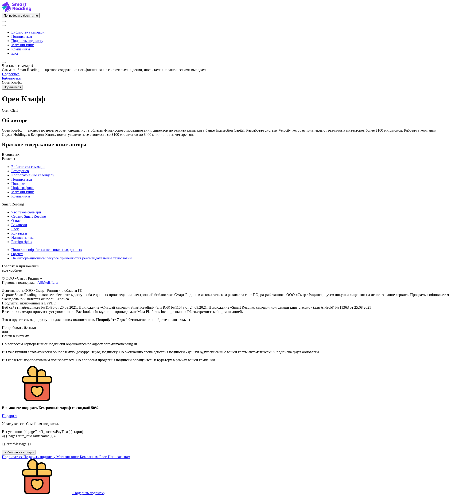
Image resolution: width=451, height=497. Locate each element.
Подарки (18, 184)
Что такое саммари (26, 212)
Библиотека (11, 78)
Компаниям (20, 49)
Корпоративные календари (32, 175)
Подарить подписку (27, 41)
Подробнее (10, 74)
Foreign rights (21, 242)
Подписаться (21, 36)
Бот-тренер (20, 171)
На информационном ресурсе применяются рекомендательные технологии (71, 258)
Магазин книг (22, 45)
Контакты (19, 233)
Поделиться (12, 87)
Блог (15, 53)
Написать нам (22, 237)
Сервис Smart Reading (28, 216)
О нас (15, 221)
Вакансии (19, 225)
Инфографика (22, 188)
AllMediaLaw (47, 283)
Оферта (17, 254)
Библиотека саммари (28, 32)
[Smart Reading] (16, 11)
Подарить (9, 416)
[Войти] (4, 21)
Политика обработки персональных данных (46, 250)
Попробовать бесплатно (21, 15)
